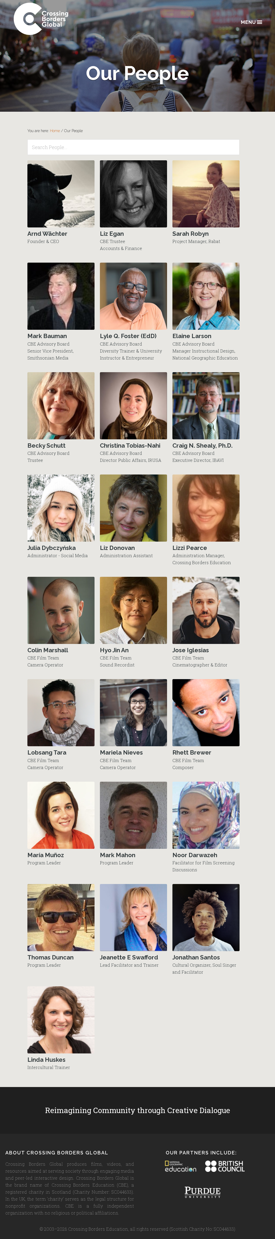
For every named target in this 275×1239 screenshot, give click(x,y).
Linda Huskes (46, 1059)
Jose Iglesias (190, 650)
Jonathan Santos (196, 957)
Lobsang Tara (46, 752)
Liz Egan (112, 233)
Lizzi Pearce (189, 547)
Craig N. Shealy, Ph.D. (202, 445)
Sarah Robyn (190, 233)
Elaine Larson (191, 335)
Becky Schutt (46, 445)
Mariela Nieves (121, 752)
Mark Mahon (117, 855)
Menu (248, 22)
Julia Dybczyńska (51, 547)
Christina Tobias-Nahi (130, 445)
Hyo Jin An (114, 650)
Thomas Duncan (50, 957)
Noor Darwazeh (194, 855)
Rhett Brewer (191, 752)
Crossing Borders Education (61, 19)
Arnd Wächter (47, 233)
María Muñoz (45, 855)
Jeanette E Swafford (129, 957)
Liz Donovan (117, 547)
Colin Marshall (47, 650)
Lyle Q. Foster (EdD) (128, 335)
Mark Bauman (47, 335)
